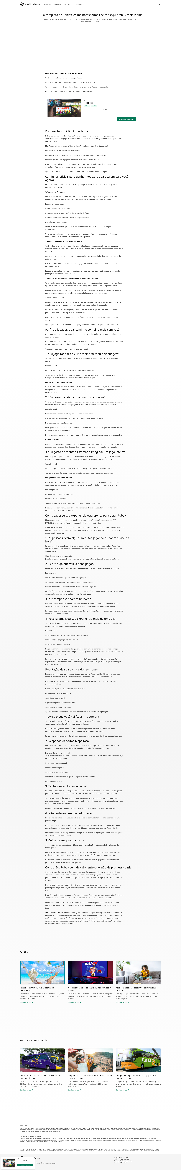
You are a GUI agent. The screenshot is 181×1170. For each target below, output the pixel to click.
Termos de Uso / (41, 1163)
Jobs (69, 4)
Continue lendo (25, 1002)
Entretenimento (78, 4)
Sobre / (48, 1163)
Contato (53, 1163)
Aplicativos (57, 4)
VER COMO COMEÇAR (126, 119)
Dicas (64, 4)
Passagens (47, 4)
